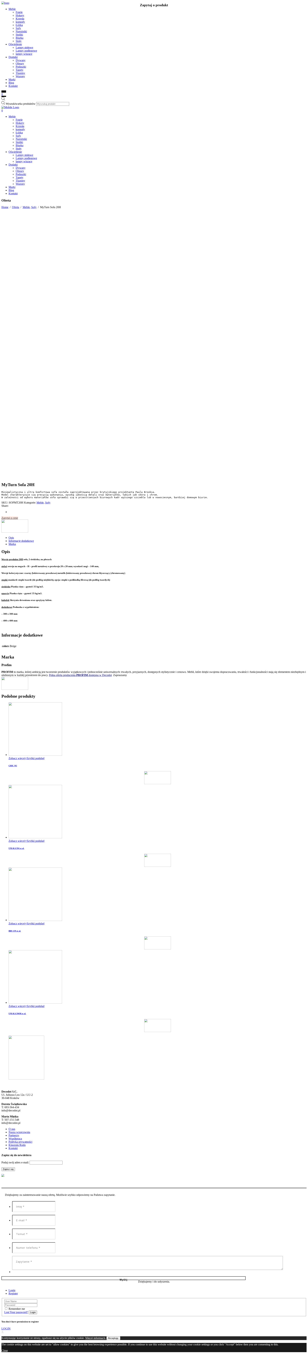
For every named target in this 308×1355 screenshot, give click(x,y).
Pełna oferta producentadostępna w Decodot (80, 675)
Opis (11, 537)
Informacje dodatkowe (21, 540)
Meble (26, 207)
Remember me (17, 1308)
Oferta (15, 207)
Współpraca (15, 1138)
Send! (123, 1278)
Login (12, 1290)
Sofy (34, 207)
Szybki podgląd (35, 758)
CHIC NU (13, 766)
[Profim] (14, 531)
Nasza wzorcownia (19, 1132)
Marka (12, 544)
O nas (12, 1128)
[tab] (158, 537)
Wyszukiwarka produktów (20, 103)
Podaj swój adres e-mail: (15, 1162)
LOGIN (6, 1328)
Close (4, 1350)
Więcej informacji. (95, 1338)
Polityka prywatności (20, 1141)
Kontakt (13, 1148)
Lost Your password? (16, 1312)
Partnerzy (14, 1135)
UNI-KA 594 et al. (16, 848)
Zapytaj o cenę (9, 517)
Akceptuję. (113, 1338)
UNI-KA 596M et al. (17, 1013)
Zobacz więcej (17, 758)
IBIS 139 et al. (15, 931)
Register (13, 1293)
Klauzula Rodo (17, 1144)
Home (4, 207)
